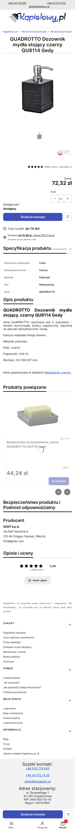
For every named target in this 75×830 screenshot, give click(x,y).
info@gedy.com (13, 541)
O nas (6, 743)
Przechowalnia (11, 718)
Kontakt (7, 748)
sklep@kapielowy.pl (39, 6)
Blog (5, 739)
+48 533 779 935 (17, 3)
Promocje (8, 661)
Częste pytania (11, 677)
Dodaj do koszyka (33, 217)
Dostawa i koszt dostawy (17, 647)
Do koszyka (59, 481)
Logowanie (9, 708)
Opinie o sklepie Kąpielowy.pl (20, 753)
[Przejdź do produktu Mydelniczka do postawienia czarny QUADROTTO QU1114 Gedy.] (38, 416)
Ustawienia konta (13, 722)
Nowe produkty (11, 656)
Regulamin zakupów (14, 632)
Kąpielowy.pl (10, 31)
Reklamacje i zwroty (14, 651)
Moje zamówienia (13, 713)
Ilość (53, 191)
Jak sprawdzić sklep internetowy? (22, 687)
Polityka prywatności (15, 692)
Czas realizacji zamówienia (18, 637)
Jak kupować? (11, 682)
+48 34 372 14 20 (56, 3)
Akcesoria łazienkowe (34, 31)
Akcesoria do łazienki (63, 31)
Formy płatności (12, 642)
